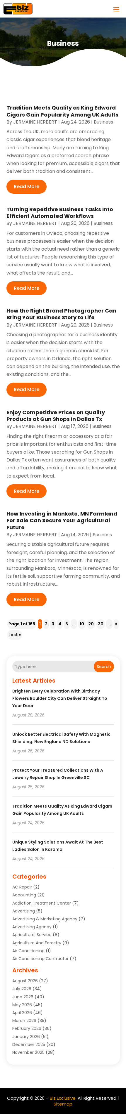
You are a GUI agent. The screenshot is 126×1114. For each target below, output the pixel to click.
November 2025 (28, 1052)
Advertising (23, 911)
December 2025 (28, 1044)
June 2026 (22, 997)
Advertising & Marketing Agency (44, 919)
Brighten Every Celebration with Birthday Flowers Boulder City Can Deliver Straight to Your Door (59, 698)
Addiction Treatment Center (41, 903)
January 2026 (26, 1037)
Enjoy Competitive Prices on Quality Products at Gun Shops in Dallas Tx (55, 416)
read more (26, 186)
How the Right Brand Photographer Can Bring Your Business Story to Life (61, 314)
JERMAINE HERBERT (35, 122)
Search (104, 666)
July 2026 (21, 989)
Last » (14, 635)
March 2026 (24, 1020)
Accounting (24, 895)
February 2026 (26, 1028)
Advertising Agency (32, 927)
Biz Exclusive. (63, 1098)
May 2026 (22, 1005)
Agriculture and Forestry (36, 943)
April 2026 (22, 1013)
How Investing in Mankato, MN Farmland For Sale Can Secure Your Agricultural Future (61, 520)
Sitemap (63, 1104)
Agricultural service (32, 935)
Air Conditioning (28, 951)
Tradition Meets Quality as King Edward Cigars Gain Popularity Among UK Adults (62, 111)
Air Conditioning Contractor (40, 959)
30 (100, 624)
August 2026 (25, 981)
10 (82, 624)
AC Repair (22, 887)
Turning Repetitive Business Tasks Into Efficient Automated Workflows (59, 213)
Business (103, 122)
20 (91, 624)
